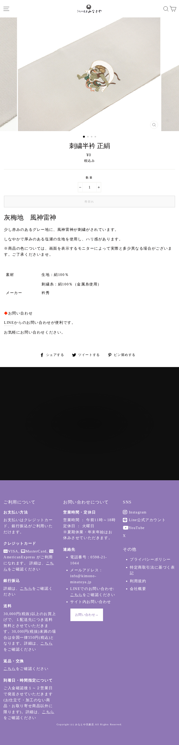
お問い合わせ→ (86, 614)
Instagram (137, 512)
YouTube (136, 528)
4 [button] (96, 137)
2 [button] (88, 137)
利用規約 (138, 581)
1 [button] (84, 137)
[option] (89, 74)
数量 (89, 177)
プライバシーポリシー (150, 559)
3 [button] (92, 137)
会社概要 (138, 589)
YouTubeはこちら (92, 439)
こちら (26, 588)
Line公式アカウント (146, 520)
